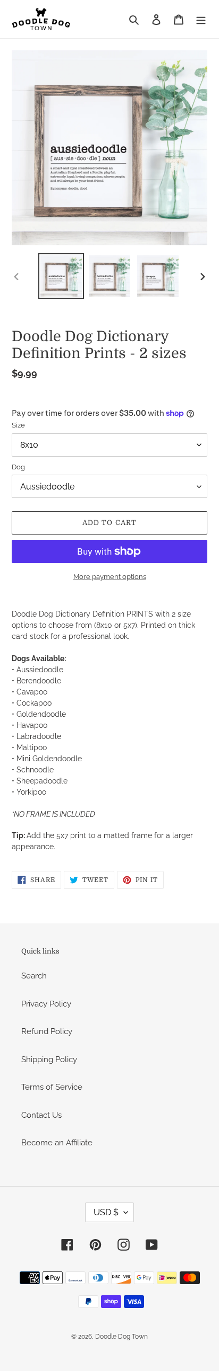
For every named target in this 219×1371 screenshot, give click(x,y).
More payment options (109, 577)
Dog (18, 467)
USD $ (106, 1212)
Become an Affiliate (56, 1142)
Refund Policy (46, 1031)
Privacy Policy (46, 1004)
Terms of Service (51, 1087)
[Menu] (201, 19)
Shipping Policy (49, 1059)
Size (18, 425)
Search (34, 976)
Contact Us (41, 1115)
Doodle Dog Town (121, 1336)
